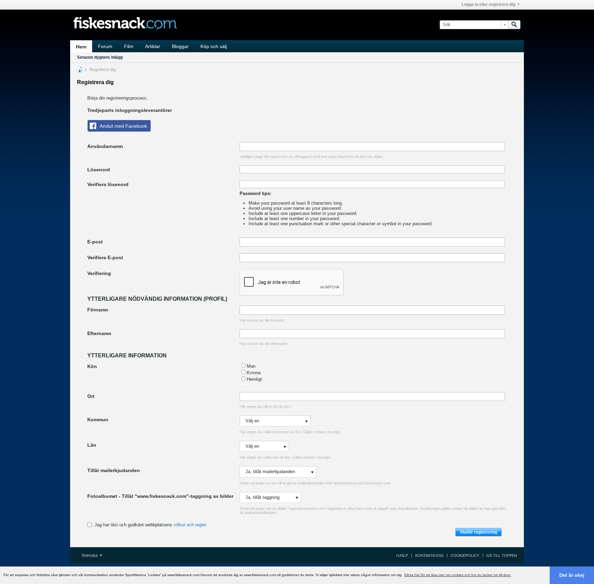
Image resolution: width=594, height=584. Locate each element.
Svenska (90, 555)
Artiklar (152, 46)
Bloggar (180, 46)
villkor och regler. (190, 524)
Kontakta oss (429, 555)
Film (128, 46)
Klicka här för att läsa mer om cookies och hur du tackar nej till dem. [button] (457, 575)
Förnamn (97, 309)
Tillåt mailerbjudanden (113, 470)
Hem (81, 46)
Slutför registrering (478, 532)
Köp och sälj (213, 46)
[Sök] (514, 24)
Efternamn (99, 333)
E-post (95, 241)
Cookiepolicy (465, 555)
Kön (92, 366)
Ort (91, 396)
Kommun (97, 419)
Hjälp (402, 555)
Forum (105, 46)
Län (91, 445)
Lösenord (98, 169)
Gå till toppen (501, 555)
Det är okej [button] (571, 575)
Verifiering (99, 273)
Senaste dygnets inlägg (100, 57)
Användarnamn (105, 146)
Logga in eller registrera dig (488, 4)
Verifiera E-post (105, 257)
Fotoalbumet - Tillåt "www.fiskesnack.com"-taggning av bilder (160, 496)
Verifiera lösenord (108, 184)
